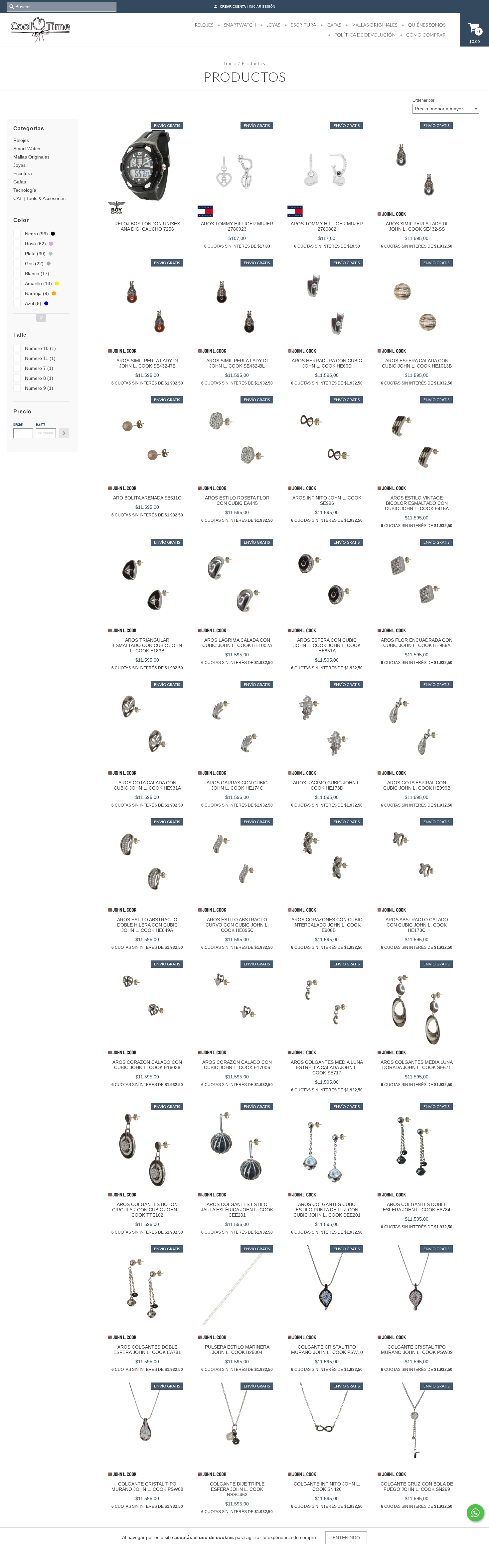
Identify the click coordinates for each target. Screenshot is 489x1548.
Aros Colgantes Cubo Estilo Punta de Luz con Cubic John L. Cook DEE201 (327, 1210)
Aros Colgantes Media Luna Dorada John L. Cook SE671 (417, 1064)
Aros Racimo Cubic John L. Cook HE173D (327, 785)
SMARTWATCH (239, 25)
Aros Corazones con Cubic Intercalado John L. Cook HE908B (326, 925)
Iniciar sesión (262, 6)
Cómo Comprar (425, 35)
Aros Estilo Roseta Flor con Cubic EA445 (237, 500)
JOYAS (272, 25)
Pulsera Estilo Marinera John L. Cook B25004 (237, 1349)
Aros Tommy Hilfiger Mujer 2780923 (237, 226)
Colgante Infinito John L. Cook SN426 (327, 1486)
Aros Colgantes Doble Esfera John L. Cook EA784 (416, 1207)
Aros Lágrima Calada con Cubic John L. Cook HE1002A (237, 642)
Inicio (230, 63)
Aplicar (64, 433)
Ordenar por (423, 100)
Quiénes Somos (426, 25)
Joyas (19, 165)
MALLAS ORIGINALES (374, 25)
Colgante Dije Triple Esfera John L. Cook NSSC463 (237, 1489)
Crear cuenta (233, 6)
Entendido (346, 1537)
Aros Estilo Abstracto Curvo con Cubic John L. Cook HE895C (237, 925)
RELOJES (204, 25)
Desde (18, 425)
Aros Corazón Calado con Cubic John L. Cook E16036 (147, 1064)
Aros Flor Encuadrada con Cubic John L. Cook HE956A (416, 642)
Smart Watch (26, 148)
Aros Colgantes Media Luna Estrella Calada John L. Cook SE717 (327, 1067)
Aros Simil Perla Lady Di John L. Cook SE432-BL (237, 363)
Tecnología (24, 190)
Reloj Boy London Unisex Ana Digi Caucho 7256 (147, 226)
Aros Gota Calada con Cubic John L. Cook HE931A (147, 785)
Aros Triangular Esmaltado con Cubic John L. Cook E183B (147, 645)
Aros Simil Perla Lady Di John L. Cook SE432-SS (416, 226)
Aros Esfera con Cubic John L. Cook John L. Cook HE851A (327, 645)
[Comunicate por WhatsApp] (475, 1512)
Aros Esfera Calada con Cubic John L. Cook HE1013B (417, 363)
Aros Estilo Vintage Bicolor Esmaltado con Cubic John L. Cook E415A (417, 503)
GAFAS (333, 25)
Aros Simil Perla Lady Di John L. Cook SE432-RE (147, 363)
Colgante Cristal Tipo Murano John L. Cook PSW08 (147, 1486)
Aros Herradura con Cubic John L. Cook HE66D (327, 363)
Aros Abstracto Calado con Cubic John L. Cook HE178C (417, 925)
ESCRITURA (303, 25)
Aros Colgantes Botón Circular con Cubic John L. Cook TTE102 (147, 1210)
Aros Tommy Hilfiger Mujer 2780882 (327, 226)
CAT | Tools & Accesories (39, 198)
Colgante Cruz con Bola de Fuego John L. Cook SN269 (417, 1486)
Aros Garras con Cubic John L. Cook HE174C (237, 785)
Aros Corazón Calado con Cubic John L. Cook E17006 (237, 1064)
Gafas (19, 181)
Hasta (41, 425)
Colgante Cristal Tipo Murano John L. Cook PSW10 (327, 1349)
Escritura (22, 173)
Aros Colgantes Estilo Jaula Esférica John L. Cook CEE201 (237, 1210)
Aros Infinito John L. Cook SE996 (326, 500)
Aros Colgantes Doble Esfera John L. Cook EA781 (147, 1349)
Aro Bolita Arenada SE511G (147, 497)
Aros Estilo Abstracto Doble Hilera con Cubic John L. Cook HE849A (147, 925)
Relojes (21, 140)
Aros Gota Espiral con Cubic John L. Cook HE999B (416, 785)
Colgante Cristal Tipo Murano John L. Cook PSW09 (417, 1349)
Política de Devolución (364, 35)
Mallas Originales (31, 157)
